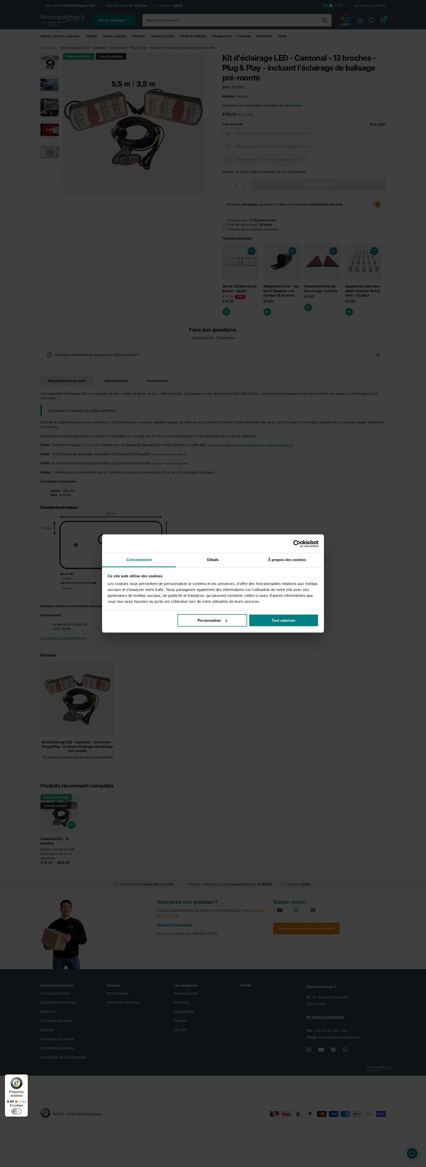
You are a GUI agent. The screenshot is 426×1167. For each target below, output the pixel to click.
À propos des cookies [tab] (287, 560)
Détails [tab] (213, 560)
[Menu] (25, 1077)
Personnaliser (209, 620)
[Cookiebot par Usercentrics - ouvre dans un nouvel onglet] (297, 543)
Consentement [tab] (139, 560)
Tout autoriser (283, 620)
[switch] (16, 1111)
